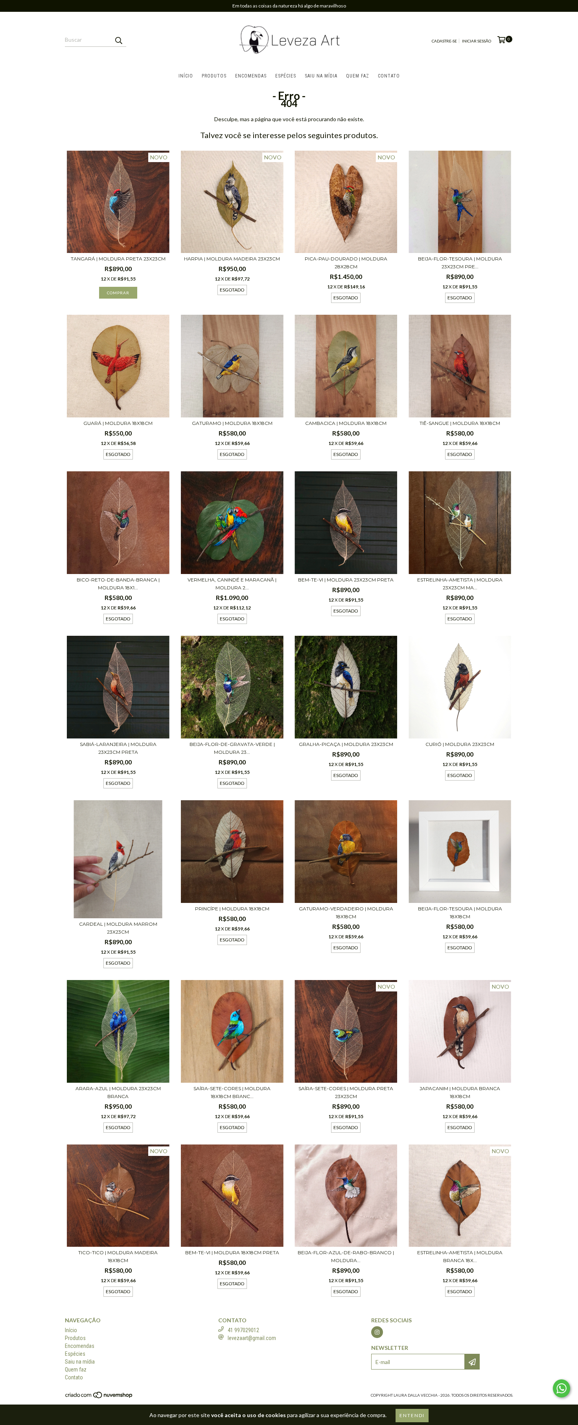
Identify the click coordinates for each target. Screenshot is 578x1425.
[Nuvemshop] (99, 1397)
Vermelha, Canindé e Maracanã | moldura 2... (232, 584)
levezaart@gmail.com (252, 1338)
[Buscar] (118, 40)
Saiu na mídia (321, 76)
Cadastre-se (444, 41)
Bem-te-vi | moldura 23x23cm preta (346, 580)
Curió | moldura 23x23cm (459, 744)
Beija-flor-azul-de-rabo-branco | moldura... (346, 1256)
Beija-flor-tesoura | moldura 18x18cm (460, 912)
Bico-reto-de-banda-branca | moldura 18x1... (118, 584)
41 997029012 (243, 1330)
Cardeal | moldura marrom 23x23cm (118, 928)
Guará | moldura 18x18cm (118, 423)
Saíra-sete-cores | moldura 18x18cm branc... (232, 1092)
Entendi (412, 1415)
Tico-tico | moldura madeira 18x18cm (118, 1256)
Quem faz (357, 76)
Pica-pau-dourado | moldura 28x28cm (346, 262)
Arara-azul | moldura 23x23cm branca (118, 1092)
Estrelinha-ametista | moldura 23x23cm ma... (460, 584)
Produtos (214, 76)
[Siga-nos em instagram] (377, 1332)
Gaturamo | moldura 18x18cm (232, 423)
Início (186, 76)
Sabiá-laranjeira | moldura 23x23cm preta (118, 748)
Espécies (285, 76)
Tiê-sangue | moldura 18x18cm (460, 423)
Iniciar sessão (476, 41)
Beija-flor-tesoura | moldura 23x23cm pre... (460, 262)
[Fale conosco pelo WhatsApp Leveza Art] (561, 1388)
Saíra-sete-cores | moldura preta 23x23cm (345, 1092)
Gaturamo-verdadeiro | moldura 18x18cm (346, 912)
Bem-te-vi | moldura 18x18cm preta (232, 1252)
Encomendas (251, 76)
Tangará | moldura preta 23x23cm (118, 259)
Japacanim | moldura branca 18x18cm (460, 1092)
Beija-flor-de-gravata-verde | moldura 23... (232, 748)
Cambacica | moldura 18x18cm (346, 423)
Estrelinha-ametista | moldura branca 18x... (460, 1256)
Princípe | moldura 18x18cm (232, 909)
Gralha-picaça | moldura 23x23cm (346, 744)
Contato (389, 76)
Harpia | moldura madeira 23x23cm (232, 259)
